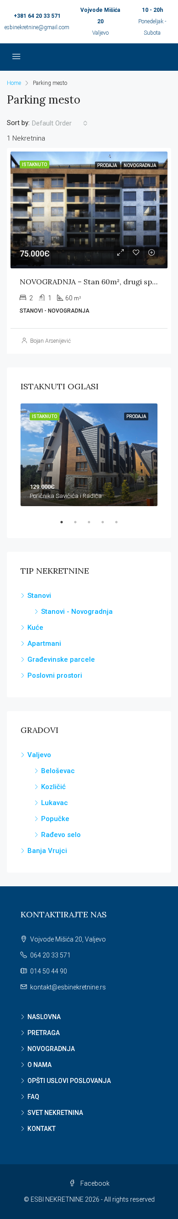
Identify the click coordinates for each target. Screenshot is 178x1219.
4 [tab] (107, 522)
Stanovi (39, 595)
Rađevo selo (61, 835)
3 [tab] (93, 522)
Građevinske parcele (61, 659)
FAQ (33, 1096)
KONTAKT (41, 1128)
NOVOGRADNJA (51, 1048)
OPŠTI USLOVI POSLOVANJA (69, 1080)
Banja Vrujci (47, 851)
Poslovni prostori (54, 675)
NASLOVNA (44, 1016)
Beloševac (58, 771)
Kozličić (53, 787)
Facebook (94, 1183)
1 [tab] (66, 522)
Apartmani (44, 643)
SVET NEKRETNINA (55, 1112)
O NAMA (39, 1064)
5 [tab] (121, 522)
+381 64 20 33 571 (37, 16)
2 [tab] (79, 522)
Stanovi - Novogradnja (77, 611)
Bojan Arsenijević (50, 341)
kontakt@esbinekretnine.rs (68, 987)
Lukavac (54, 803)
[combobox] (60, 123)
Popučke (55, 819)
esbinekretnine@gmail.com (37, 27)
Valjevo (39, 755)
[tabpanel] (89, 454)
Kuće (35, 627)
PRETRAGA (43, 1032)
